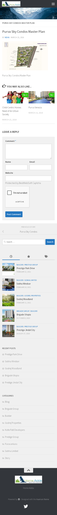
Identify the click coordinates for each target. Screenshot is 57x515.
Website (9, 172)
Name (8, 161)
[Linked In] (37, 506)
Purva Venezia (35, 107)
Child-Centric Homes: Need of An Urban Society (11, 111)
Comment (10, 141)
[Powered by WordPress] (19, 499)
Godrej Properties (32, 295)
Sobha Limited (30, 280)
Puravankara (11, 443)
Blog (7, 401)
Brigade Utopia (24, 314)
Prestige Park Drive (26, 268)
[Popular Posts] (28, 256)
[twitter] (26, 506)
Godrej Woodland (25, 299)
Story (7, 458)
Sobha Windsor (24, 283)
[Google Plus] (31, 506)
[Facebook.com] (20, 506)
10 (26, 95)
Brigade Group (23, 311)
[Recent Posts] (11, 256)
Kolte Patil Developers (15, 429)
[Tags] (46, 256)
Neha (7, 37)
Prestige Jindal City (26, 330)
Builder (20, 265)
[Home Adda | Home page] (14, 3)
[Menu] (53, 4)
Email (32, 161)
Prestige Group (31, 265)
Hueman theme (42, 499)
